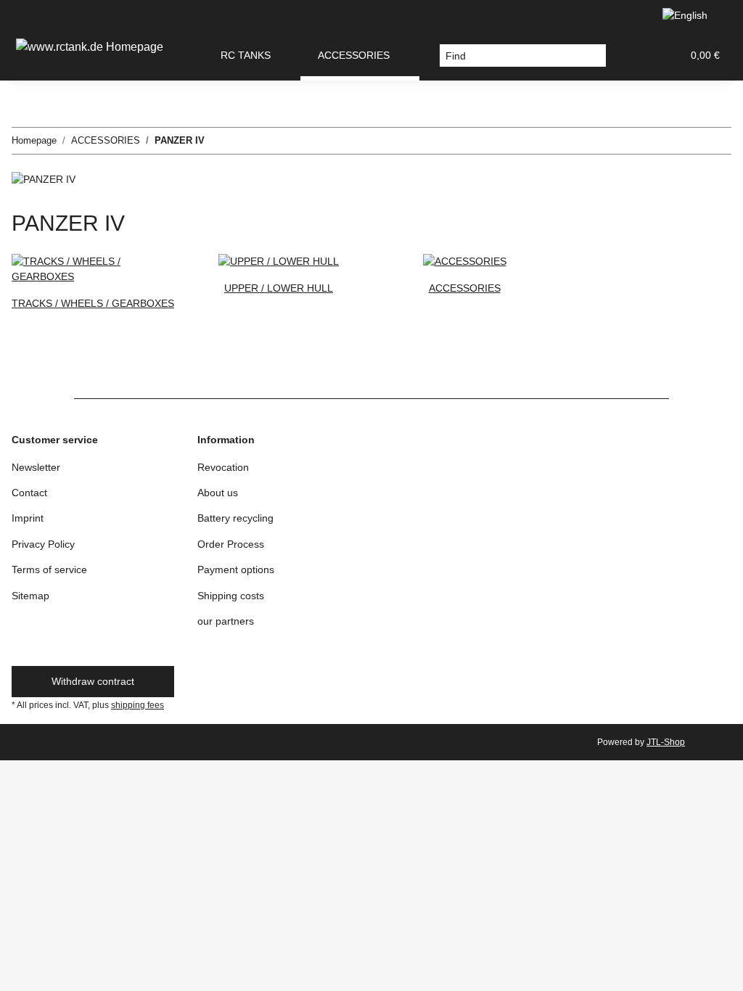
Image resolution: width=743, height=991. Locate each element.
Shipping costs (230, 595)
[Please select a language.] (691, 15)
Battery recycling (235, 518)
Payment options (235, 569)
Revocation (223, 467)
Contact (29, 492)
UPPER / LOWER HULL (278, 288)
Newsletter (36, 467)
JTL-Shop (665, 742)
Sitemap (30, 595)
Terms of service (49, 569)
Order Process (230, 544)
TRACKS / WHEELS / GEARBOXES (93, 303)
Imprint (28, 518)
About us (217, 492)
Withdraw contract (93, 681)
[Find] (595, 56)
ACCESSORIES (465, 288)
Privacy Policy (43, 544)
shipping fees (137, 705)
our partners (225, 621)
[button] (635, 55)
